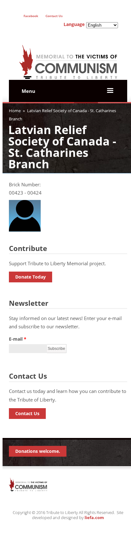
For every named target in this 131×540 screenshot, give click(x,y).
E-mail (17, 339)
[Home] (68, 71)
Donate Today (30, 277)
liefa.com (94, 517)
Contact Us (27, 413)
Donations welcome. (37, 451)
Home (15, 110)
